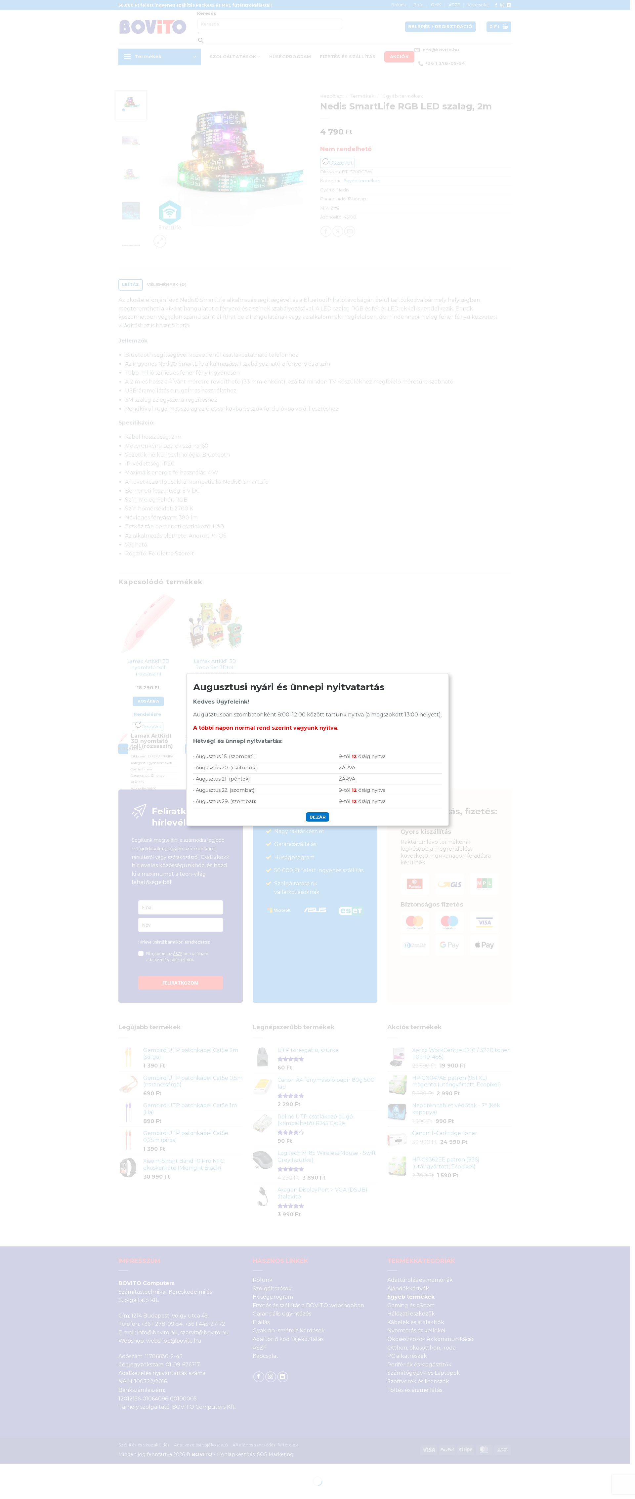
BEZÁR (318, 817)
